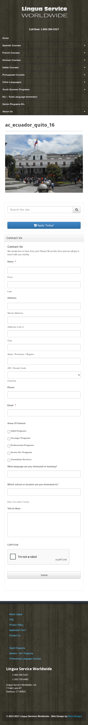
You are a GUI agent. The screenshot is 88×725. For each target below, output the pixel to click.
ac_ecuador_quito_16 (29, 125)
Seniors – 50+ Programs (21, 653)
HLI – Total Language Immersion (19, 96)
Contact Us (14, 635)
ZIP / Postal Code (17, 368)
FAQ (11, 619)
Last (10, 292)
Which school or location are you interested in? (33, 484)
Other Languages (11, 82)
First (10, 277)
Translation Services (21, 459)
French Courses (11, 52)
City (10, 341)
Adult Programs (18, 431)
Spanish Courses (11, 45)
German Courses (11, 60)
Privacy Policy (16, 624)
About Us (7, 111)
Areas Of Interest (16, 423)
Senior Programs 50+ (13, 104)
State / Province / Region (21, 354)
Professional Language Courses (25, 658)
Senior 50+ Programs (21, 452)
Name (11, 261)
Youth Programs (17, 648)
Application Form (17, 630)
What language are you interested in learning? (32, 466)
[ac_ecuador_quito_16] (44, 163)
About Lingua (15, 614)
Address (11, 298)
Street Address (15, 313)
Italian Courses (10, 67)
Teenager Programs (20, 438)
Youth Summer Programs (15, 89)
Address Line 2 (16, 327)
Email (40, 23)
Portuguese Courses (13, 74)
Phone (10, 387)
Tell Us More (13, 508)
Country (12, 381)
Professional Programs (22, 445)
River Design (75, 716)
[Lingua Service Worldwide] (44, 11)
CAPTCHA (12, 545)
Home (5, 38)
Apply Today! (45, 225)
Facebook (46, 23)
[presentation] (38, 557)
